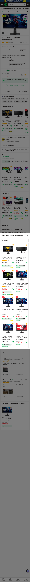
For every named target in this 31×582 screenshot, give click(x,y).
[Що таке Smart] (11, 267)
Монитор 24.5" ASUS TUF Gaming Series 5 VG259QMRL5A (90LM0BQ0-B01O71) (7, 258)
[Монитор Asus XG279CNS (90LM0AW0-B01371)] (22, 329)
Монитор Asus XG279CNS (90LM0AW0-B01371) (22, 337)
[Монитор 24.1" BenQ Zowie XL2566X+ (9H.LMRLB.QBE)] (22, 250)
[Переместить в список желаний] (13, 245)
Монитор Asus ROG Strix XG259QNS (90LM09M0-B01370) (22, 284)
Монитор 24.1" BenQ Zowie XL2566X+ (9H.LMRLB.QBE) (21, 258)
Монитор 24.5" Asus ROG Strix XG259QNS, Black (7, 337)
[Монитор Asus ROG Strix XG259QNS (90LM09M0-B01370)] (22, 276)
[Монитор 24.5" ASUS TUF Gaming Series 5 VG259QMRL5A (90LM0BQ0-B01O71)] (8, 250)
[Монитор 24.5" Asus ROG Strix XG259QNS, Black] (8, 329)
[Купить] (13, 263)
